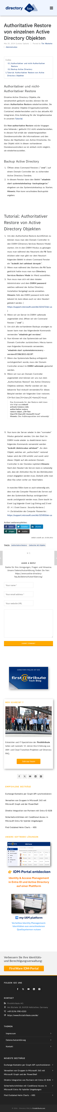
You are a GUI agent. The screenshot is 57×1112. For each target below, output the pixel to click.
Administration (11, 47)
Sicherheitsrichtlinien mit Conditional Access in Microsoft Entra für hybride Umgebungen (26, 819)
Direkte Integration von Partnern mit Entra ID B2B (28, 810)
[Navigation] (51, 8)
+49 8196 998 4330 (16, 1011)
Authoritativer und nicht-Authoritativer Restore (28, 64)
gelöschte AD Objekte (37, 545)
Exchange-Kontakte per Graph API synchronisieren (28, 794)
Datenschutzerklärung (16, 1040)
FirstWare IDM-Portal (24, 968)
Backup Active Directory (21, 69)
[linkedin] (35, 776)
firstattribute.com (38, 1108)
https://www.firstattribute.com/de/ (22, 1015)
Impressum (11, 1033)
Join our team (28, 761)
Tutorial (18, 118)
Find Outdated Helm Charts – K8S (20, 827)
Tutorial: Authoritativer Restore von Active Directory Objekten (25, 74)
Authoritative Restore (19, 545)
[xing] (41, 776)
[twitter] (24, 776)
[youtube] (30, 776)
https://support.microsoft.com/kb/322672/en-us (29, 307)
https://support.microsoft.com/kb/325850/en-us (29, 515)
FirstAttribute (43, 742)
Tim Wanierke (46, 43)
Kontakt (9, 1046)
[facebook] (19, 776)
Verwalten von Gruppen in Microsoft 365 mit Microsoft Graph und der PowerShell (25, 802)
